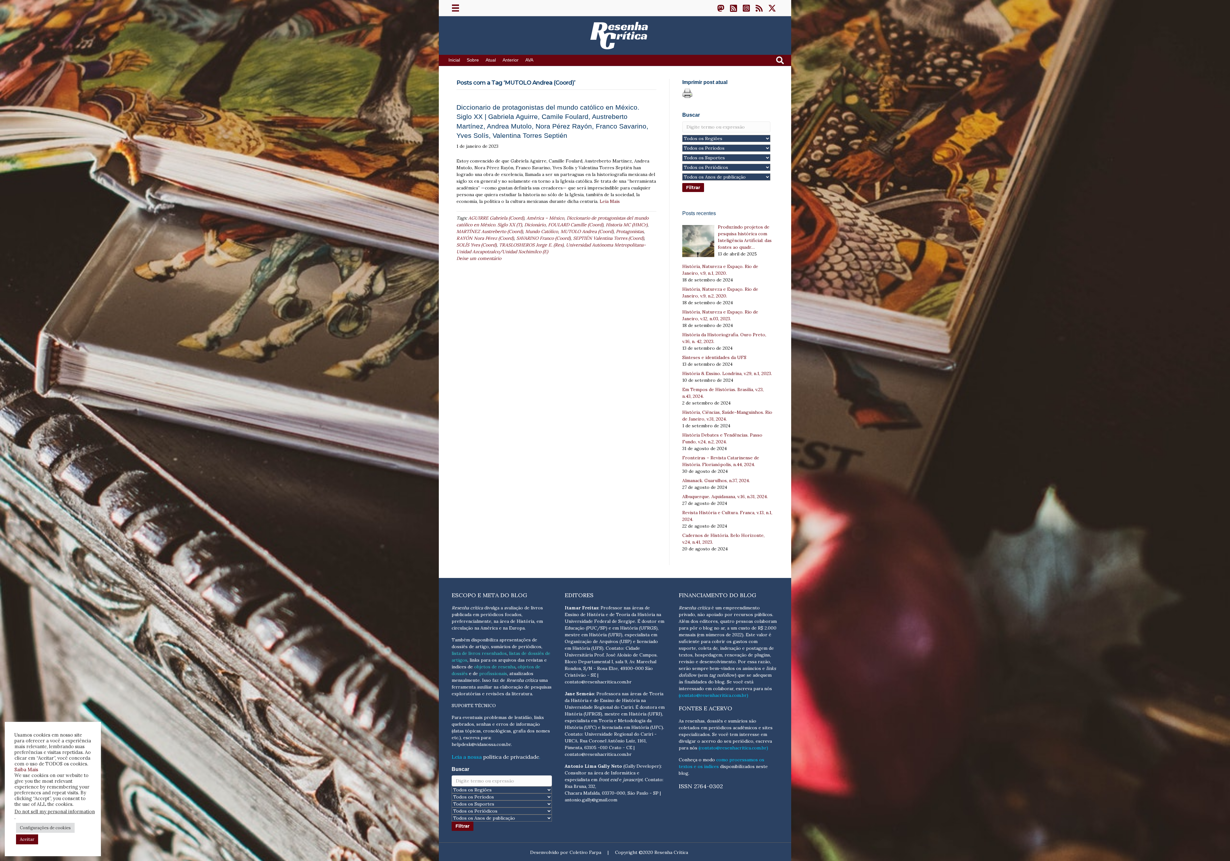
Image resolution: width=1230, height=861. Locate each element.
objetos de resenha (494, 667)
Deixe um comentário (478, 258)
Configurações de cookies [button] (45, 828)
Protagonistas (630, 231)
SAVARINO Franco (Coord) (543, 238)
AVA (529, 60)
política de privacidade (511, 757)
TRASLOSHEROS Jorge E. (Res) (531, 245)
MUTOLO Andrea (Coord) (587, 231)
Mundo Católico (541, 231)
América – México (545, 218)
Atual (491, 60)
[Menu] (455, 8)
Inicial (454, 60)
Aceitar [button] (27, 839)
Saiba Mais (26, 769)
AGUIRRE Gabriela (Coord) (496, 218)
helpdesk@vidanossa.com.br (481, 744)
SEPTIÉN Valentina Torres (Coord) (608, 238)
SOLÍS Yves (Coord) (476, 245)
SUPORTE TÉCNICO (474, 705)
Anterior (511, 60)
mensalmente (466, 680)
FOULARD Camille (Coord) (575, 225)
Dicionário (534, 225)
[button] (720, 8)
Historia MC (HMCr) (626, 225)
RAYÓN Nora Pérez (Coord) (485, 238)
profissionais (493, 673)
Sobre (473, 60)
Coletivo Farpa (585, 852)
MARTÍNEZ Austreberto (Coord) (489, 231)
